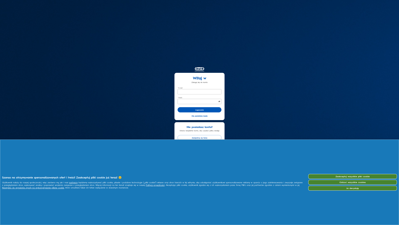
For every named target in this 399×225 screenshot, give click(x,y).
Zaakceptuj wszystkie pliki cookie (353, 176)
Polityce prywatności (155, 185)
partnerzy (73, 182)
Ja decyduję (352, 188)
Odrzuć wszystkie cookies (352, 182)
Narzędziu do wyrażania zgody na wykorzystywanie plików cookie (33, 187)
